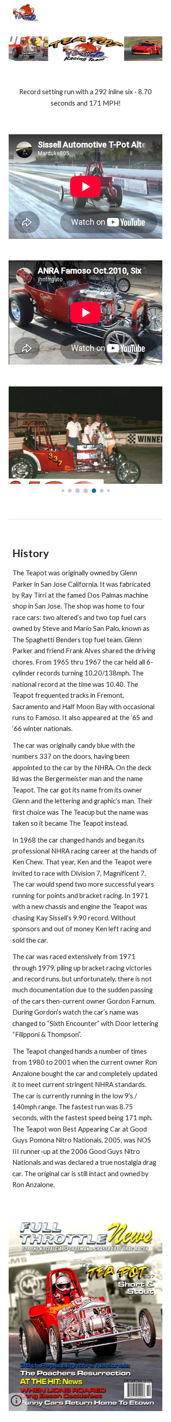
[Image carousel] (86, 439)
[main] (86, 97)
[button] (16, 1404)
